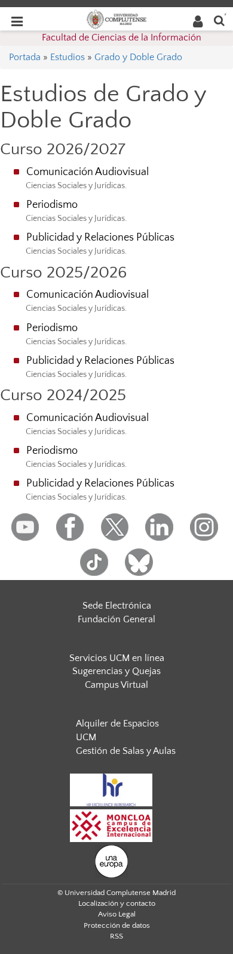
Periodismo (52, 205)
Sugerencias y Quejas (116, 671)
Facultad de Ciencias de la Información (121, 37)
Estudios (67, 57)
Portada (25, 57)
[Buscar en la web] (219, 20)
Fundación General (116, 619)
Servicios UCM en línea (116, 658)
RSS (116, 936)
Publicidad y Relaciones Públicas (100, 238)
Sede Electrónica (116, 605)
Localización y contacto (116, 903)
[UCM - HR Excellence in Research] (111, 789)
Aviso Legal (117, 914)
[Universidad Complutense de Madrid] (116, 18)
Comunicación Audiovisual (87, 172)
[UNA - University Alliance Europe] (111, 860)
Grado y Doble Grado (138, 57)
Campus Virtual (116, 684)
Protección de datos (117, 925)
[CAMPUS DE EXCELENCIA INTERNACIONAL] (111, 824)
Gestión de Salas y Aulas (126, 751)
